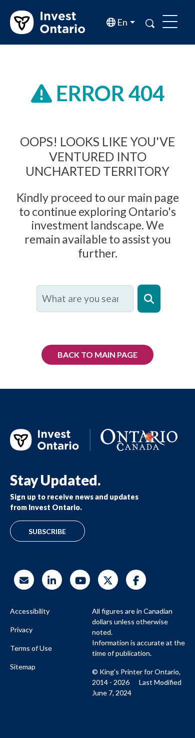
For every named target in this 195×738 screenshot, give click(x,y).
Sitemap (23, 666)
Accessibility (30, 611)
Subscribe (47, 531)
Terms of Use (31, 648)
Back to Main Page (98, 354)
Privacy (21, 629)
